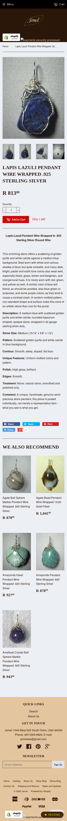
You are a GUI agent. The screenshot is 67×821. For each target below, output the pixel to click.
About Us (33, 716)
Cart (61, 4)
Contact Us (9, 786)
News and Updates (51, 786)
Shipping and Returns (28, 786)
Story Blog (41, 781)
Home (5, 46)
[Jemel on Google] (47, 747)
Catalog (16, 781)
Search (33, 711)
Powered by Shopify (41, 791)
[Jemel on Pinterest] (38, 747)
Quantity (7, 204)
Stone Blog (55, 781)
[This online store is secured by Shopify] (11, 40)
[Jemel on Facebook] (28, 747)
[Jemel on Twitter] (19, 747)
